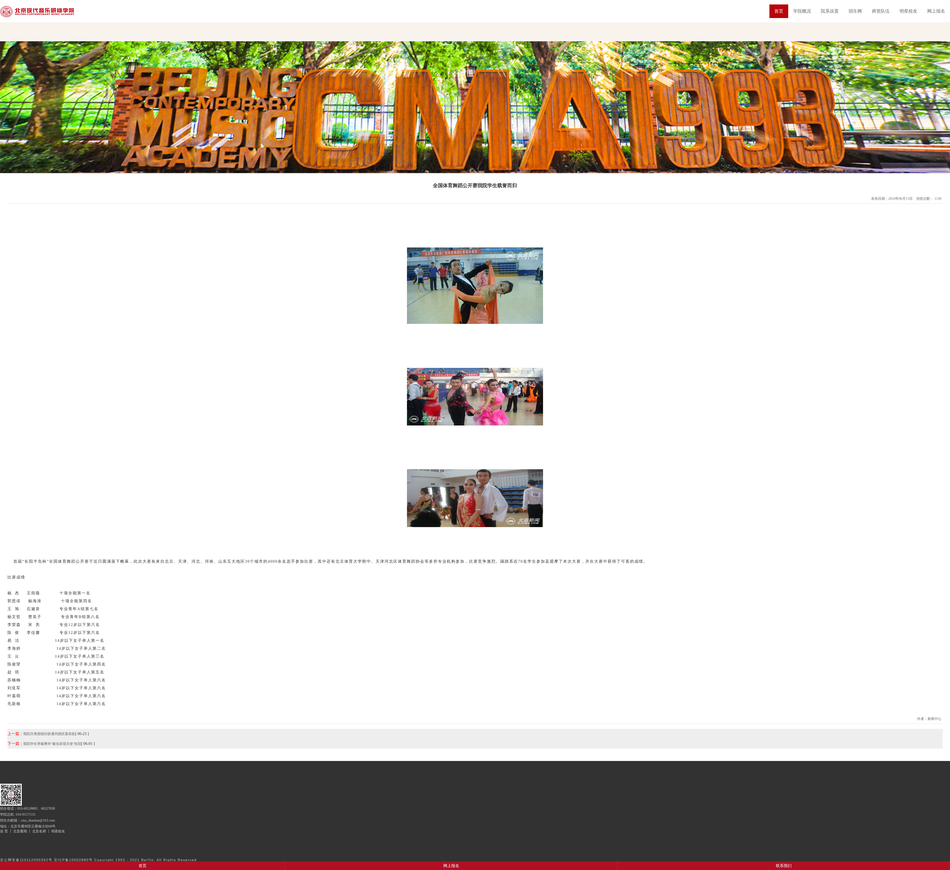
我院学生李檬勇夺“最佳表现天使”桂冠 (52, 744)
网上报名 (936, 11)
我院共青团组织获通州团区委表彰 (49, 734)
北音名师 (39, 831)
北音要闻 (20, 831)
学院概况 (802, 11)
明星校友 (908, 11)
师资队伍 (881, 11)
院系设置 (830, 11)
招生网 (855, 11)
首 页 (4, 831)
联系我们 (784, 866)
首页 (778, 11)
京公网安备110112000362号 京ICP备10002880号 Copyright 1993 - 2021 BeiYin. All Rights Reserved (98, 860)
